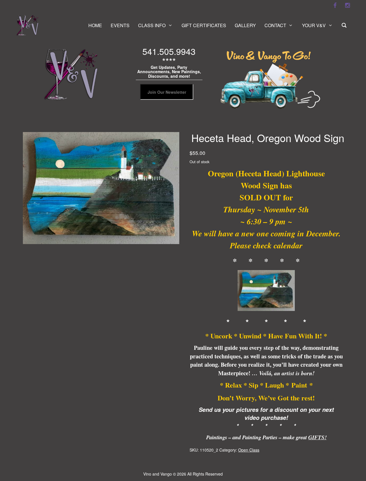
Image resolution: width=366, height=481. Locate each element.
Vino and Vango (157, 474)
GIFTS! (317, 437)
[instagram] (347, 5)
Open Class (248, 450)
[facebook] (335, 5)
